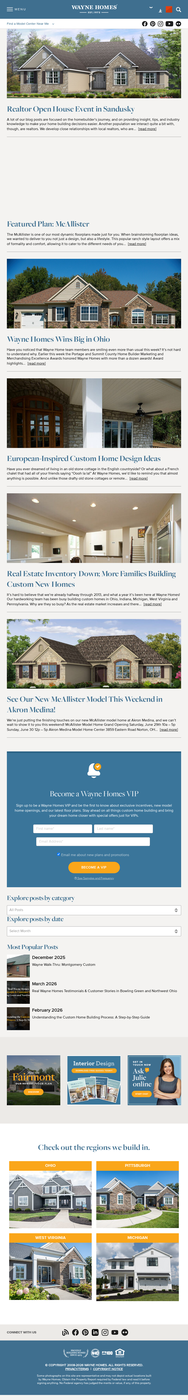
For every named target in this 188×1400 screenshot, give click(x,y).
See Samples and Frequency (95, 878)
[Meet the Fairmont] (33, 1104)
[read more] (147, 129)
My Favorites (169, 9)
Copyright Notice (108, 1369)
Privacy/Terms (77, 1369)
